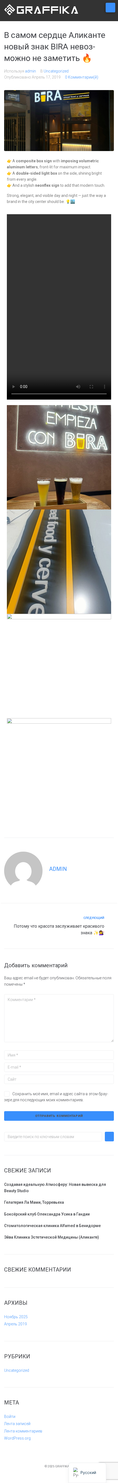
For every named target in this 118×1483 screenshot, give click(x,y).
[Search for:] (53, 1136)
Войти (9, 1416)
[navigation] (87, 1473)
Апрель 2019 (15, 1324)
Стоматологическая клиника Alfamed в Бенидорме (52, 1225)
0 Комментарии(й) (81, 77)
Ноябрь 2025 (16, 1317)
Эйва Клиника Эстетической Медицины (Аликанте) (51, 1237)
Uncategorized (56, 71)
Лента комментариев (23, 1431)
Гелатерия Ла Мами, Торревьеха (34, 1202)
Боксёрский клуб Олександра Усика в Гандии (47, 1214)
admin (30, 71)
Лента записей (17, 1423)
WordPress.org (17, 1438)
